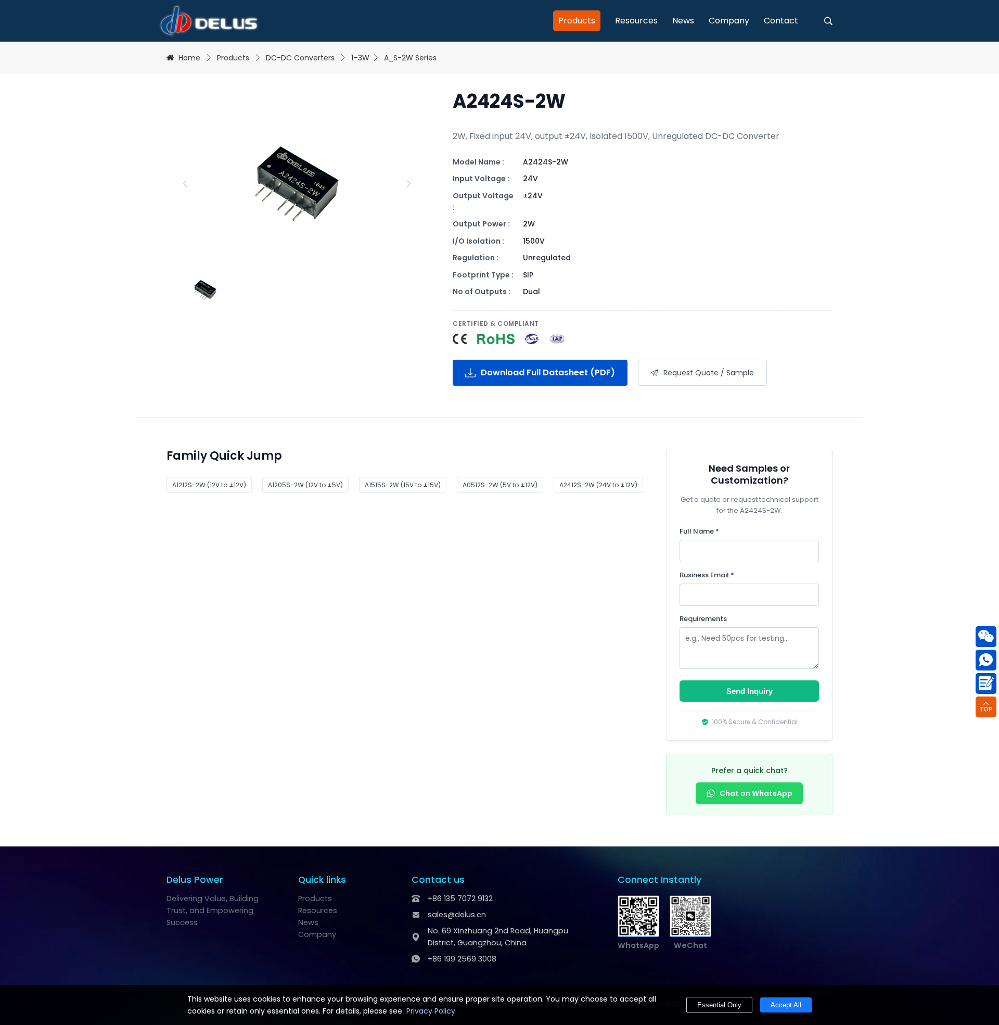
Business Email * (707, 575)
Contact (781, 21)
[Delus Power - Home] (209, 21)
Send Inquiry (749, 691)
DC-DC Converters (300, 58)
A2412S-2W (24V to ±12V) (598, 484)
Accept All (786, 1005)
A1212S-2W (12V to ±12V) (209, 484)
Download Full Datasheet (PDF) (548, 372)
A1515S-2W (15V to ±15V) (403, 484)
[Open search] (828, 20)
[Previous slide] (185, 184)
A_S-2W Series (410, 58)
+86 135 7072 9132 (460, 898)
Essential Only (719, 1005)
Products (576, 21)
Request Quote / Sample (708, 373)
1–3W (360, 58)
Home (189, 58)
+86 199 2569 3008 (462, 959)
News (683, 21)
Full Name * (699, 531)
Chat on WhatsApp (756, 793)
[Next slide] (408, 184)
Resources (636, 21)
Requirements (703, 619)
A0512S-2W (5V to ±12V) (500, 484)
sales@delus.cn (457, 914)
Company (729, 21)
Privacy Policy (430, 1011)
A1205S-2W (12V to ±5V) (305, 484)
